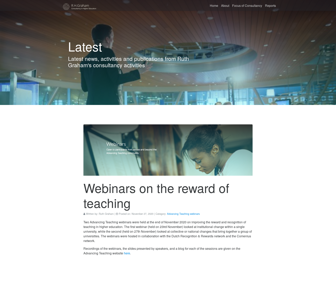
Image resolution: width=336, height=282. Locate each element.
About (225, 5)
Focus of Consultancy (247, 5)
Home (214, 5)
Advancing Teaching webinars (183, 214)
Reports (270, 5)
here (127, 253)
